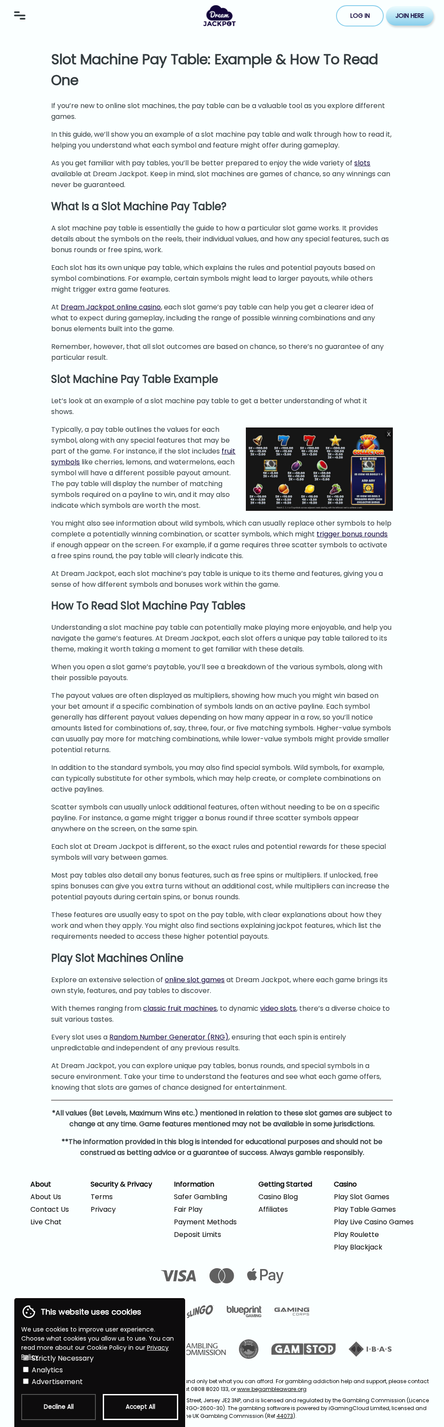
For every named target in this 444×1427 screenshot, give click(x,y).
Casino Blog (278, 1197)
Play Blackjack (358, 1247)
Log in (360, 15)
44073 (285, 1416)
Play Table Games (365, 1209)
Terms (102, 1197)
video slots (278, 1008)
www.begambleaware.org (272, 1389)
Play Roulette (356, 1235)
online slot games (195, 980)
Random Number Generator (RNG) (169, 1037)
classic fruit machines (180, 1008)
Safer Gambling (200, 1197)
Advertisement (56, 1382)
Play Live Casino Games (374, 1222)
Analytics (46, 1370)
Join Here (409, 15)
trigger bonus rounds (352, 534)
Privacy (103, 1209)
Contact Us (49, 1209)
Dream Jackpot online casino (111, 307)
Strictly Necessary (62, 1358)
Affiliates (273, 1209)
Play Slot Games (361, 1197)
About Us (45, 1197)
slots (362, 163)
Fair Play (188, 1209)
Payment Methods (205, 1222)
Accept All (140, 1407)
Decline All (59, 1407)
